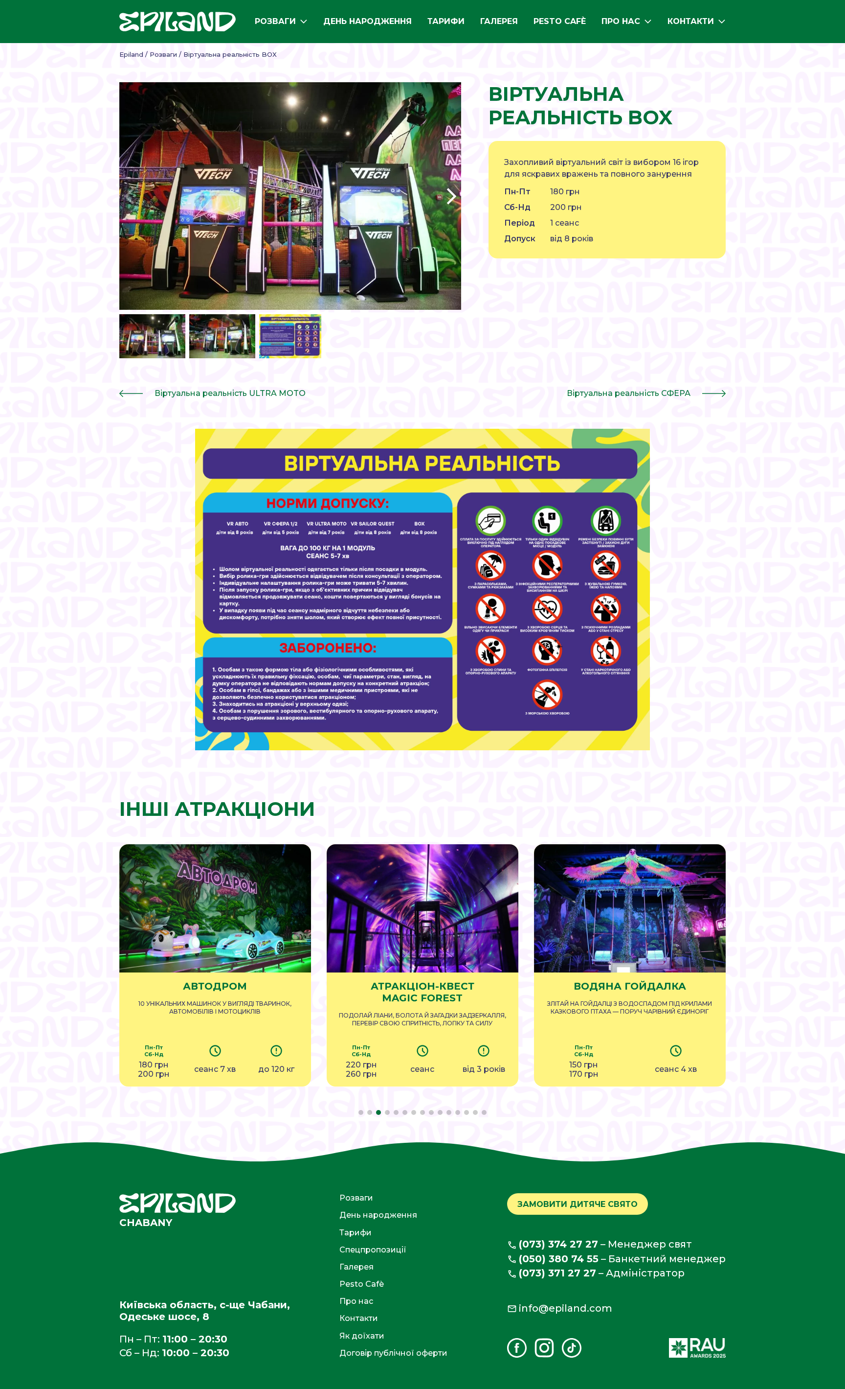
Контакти (690, 21)
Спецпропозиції (372, 1249)
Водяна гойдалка (630, 986)
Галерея (499, 21)
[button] (451, 196)
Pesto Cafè (560, 21)
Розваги (275, 21)
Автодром (215, 986)
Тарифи (446, 21)
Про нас (620, 21)
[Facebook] (517, 1348)
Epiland (131, 54)
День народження (367, 21)
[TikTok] (571, 1348)
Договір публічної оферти (393, 1353)
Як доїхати (361, 1336)
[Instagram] (544, 1348)
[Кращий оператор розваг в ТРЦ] (697, 1348)
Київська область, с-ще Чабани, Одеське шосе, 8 (204, 1310)
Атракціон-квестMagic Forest (422, 992)
